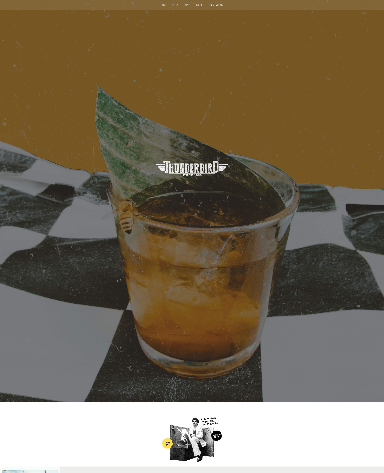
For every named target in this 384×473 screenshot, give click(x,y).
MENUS (175, 5)
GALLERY (199, 5)
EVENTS (187, 5)
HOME (164, 5)
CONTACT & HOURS (216, 5)
